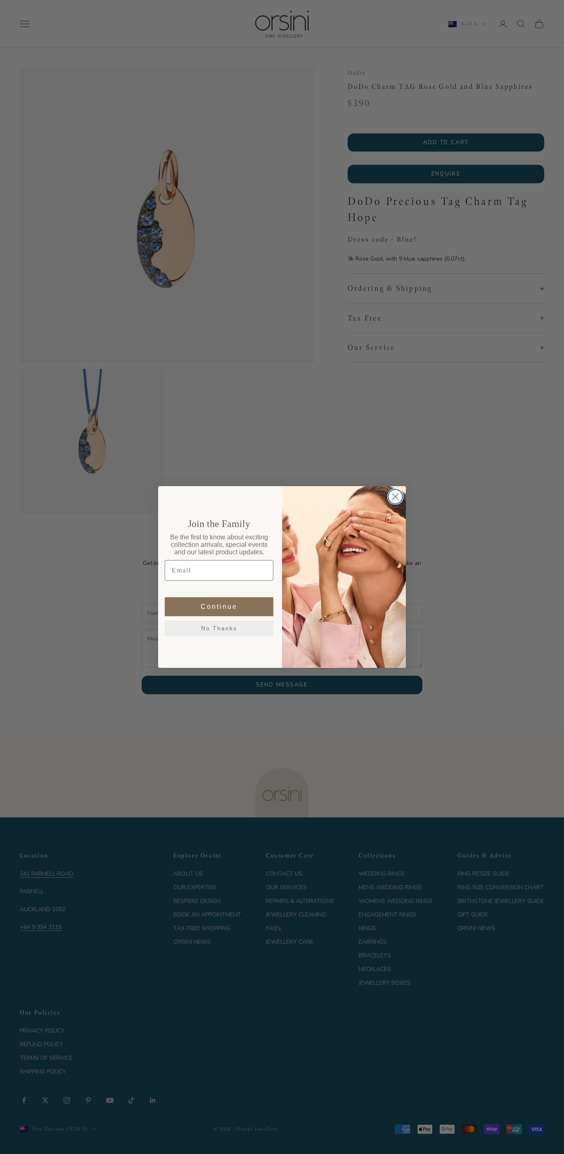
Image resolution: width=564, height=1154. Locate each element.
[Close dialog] (395, 496)
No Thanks (219, 628)
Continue (219, 606)
